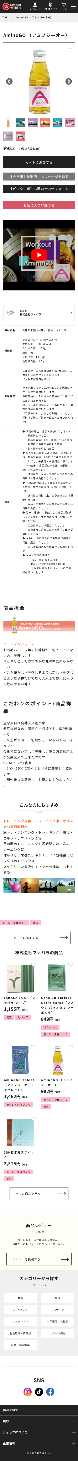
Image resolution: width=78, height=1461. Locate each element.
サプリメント (20, 1309)
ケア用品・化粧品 (57, 1321)
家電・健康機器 (20, 1345)
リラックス (50, 1027)
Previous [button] (9, 82)
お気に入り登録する (39, 205)
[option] (39, 80)
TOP (5, 17)
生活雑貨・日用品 (20, 1333)
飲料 (57, 1298)
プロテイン (57, 1309)
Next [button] (68, 82)
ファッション (20, 1321)
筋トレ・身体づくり (14, 923)
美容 (35, 923)
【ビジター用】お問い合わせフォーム (39, 188)
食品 (20, 1298)
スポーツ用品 (58, 1333)
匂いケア (23, 1017)
